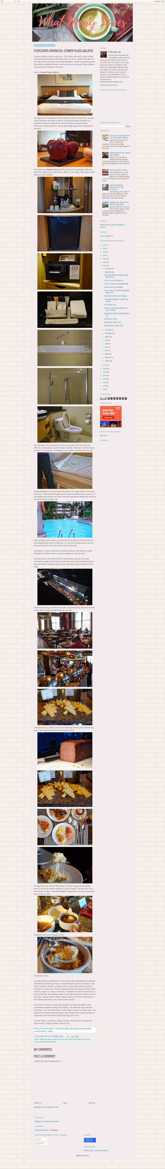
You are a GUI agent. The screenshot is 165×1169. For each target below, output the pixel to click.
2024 (104, 245)
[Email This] (71, 1036)
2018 (104, 266)
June (106, 344)
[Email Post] (67, 1036)
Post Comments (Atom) (50, 1107)
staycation (69, 64)
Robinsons (56, 551)
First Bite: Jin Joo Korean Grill (113, 281)
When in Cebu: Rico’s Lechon (118, 170)
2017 (104, 365)
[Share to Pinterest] (78, 1036)
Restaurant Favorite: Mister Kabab (115, 296)
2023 (104, 249)
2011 (104, 386)
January (107, 361)
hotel (53, 121)
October (108, 330)
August (107, 337)
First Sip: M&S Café (110, 305)
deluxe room (56, 1039)
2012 (104, 382)
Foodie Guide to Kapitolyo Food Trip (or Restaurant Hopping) (120, 137)
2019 (104, 262)
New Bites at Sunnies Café (112, 322)
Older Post (91, 1103)
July (106, 340)
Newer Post (38, 1103)
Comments (41, 1143)
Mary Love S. (104, 436)
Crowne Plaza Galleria (45, 1039)
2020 (104, 259)
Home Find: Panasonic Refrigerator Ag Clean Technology (117, 187)
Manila (79, 1039)
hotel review (68, 1039)
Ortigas (71, 123)
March (107, 354)
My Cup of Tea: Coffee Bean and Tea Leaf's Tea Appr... (115, 309)
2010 (104, 389)
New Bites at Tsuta (110, 319)
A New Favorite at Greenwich (113, 287)
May (106, 347)
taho (62, 935)
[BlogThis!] (73, 1036)
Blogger (86, 1156)
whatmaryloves (51, 1042)
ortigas (83, 1039)
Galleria (64, 551)
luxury (74, 1039)
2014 (104, 376)
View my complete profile (108, 85)
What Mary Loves (115, 52)
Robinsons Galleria (42, 126)
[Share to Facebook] (76, 1036)
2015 (104, 372)
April (106, 351)
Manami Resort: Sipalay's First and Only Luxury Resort (119, 203)
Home (65, 1103)
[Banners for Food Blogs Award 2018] (47, 1122)
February (108, 358)
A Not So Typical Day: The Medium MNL (116, 284)
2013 (104, 379)
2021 (104, 255)
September (108, 333)
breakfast (86, 728)
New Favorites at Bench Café (113, 326)
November (108, 272)
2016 (104, 369)
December (108, 269)
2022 (104, 252)
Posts (39, 1139)
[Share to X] (75, 1036)
